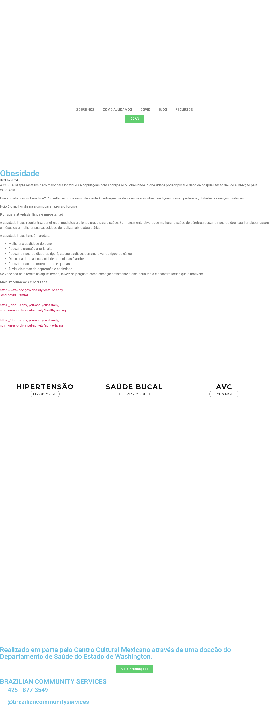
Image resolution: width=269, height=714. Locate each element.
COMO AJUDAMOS (117, 110)
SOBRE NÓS (85, 110)
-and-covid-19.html (14, 295)
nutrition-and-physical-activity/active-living (31, 325)
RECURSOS (184, 110)
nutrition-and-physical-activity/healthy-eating (33, 310)
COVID (145, 110)
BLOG (163, 110)
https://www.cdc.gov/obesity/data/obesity (31, 290)
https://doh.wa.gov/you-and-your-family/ (30, 305)
